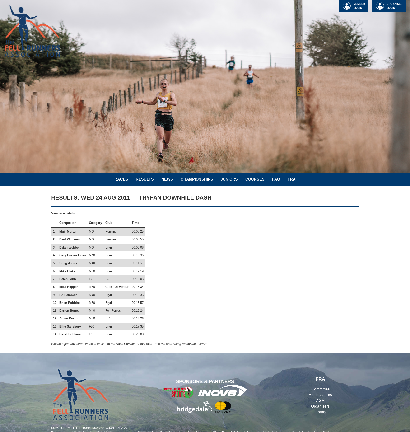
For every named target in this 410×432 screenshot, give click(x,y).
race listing (173, 344)
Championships (197, 179)
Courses (255, 179)
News (167, 179)
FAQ (276, 179)
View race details (63, 213)
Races (121, 179)
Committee (320, 389)
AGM (320, 401)
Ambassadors (320, 395)
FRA (292, 179)
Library (320, 412)
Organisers (320, 406)
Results (145, 179)
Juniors (229, 179)
